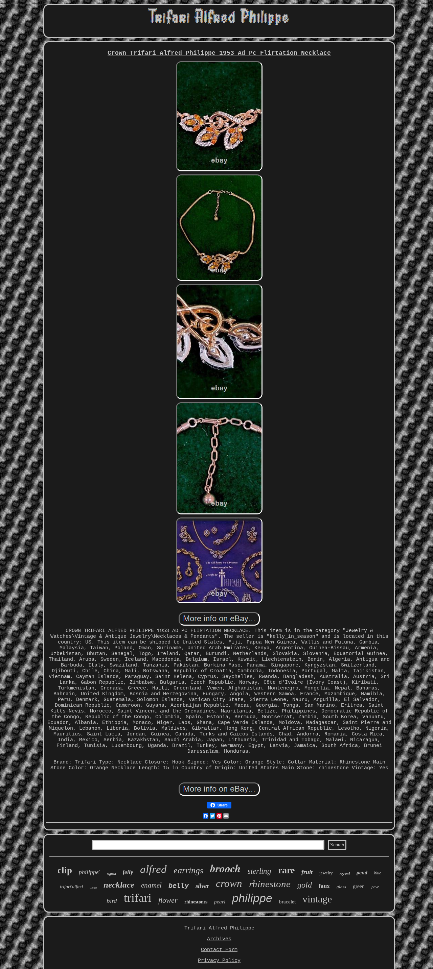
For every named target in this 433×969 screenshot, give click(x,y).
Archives (219, 939)
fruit (307, 872)
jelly (128, 872)
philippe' (89, 872)
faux (324, 886)
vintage (317, 898)
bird (112, 900)
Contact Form (219, 950)
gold (304, 884)
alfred (153, 869)
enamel (151, 885)
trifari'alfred (71, 886)
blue (377, 873)
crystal (345, 874)
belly (178, 885)
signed (111, 874)
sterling (259, 871)
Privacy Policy (219, 961)
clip (65, 870)
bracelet (287, 901)
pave (375, 887)
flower (168, 900)
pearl (219, 901)
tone (93, 888)
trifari (138, 897)
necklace (119, 884)
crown (229, 883)
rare (286, 870)
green (359, 886)
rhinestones (195, 901)
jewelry (326, 872)
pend (362, 872)
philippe (252, 898)
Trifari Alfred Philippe (219, 928)
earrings (188, 870)
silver (202, 885)
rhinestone (270, 883)
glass (341, 886)
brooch (225, 868)
